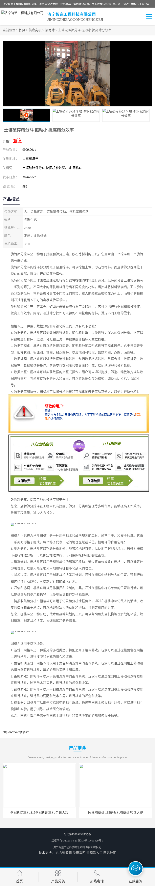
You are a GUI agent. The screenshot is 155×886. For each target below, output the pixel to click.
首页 (22, 30)
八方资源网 (64, 853)
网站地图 (109, 853)
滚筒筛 (50, 30)
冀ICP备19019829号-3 (91, 840)
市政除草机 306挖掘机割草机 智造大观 (115, 812)
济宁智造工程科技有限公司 (69, 847)
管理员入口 (94, 853)
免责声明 (79, 853)
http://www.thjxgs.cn (16, 731)
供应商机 (35, 30)
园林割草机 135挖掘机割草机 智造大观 (39, 812)
